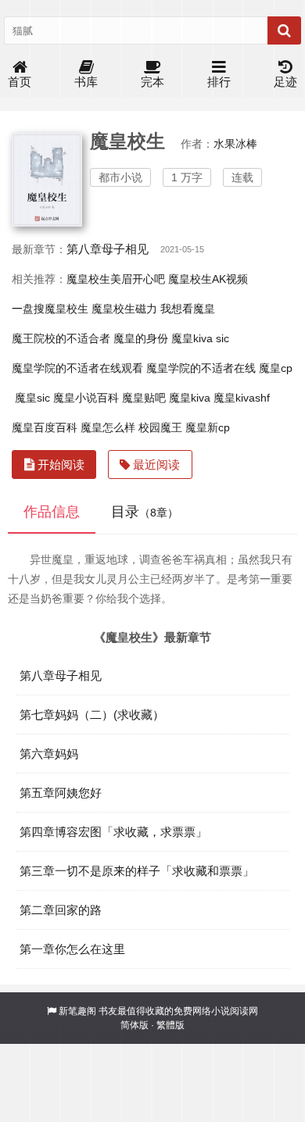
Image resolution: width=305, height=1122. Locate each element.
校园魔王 (160, 427)
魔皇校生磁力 (124, 308)
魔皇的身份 (140, 338)
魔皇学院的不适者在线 (201, 368)
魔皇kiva (189, 397)
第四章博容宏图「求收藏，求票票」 (113, 831)
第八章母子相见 (107, 248)
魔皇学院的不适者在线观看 (77, 368)
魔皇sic (32, 397)
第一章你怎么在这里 (72, 949)
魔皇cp (275, 368)
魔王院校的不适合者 (61, 338)
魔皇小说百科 (86, 397)
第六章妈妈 (49, 753)
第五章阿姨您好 (61, 792)
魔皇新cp (207, 427)
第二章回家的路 (61, 910)
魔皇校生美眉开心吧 (115, 279)
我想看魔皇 (187, 308)
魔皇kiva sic (200, 338)
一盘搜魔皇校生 (50, 308)
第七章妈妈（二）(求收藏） (92, 714)
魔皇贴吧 (144, 397)
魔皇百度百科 (44, 427)
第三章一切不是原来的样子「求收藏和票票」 (137, 870)
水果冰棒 (235, 144)
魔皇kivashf (242, 397)
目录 (144, 512)
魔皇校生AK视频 (208, 279)
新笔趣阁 (77, 1011)
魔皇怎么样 (108, 427)
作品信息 (51, 512)
